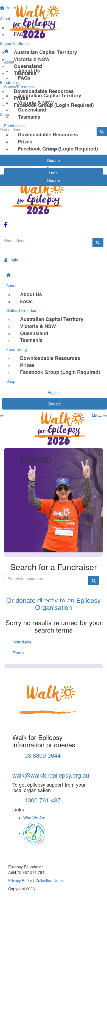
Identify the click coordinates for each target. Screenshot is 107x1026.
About (9, 62)
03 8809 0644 (42, 755)
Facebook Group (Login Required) (58, 148)
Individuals (22, 642)
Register (53, 168)
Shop (8, 157)
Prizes (25, 141)
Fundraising (14, 125)
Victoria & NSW (36, 102)
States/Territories (19, 86)
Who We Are (34, 817)
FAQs (24, 77)
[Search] (97, 242)
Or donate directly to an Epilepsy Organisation (53, 603)
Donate (53, 180)
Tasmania (29, 116)
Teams (18, 652)
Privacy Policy (20, 880)
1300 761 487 (42, 800)
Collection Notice (49, 880)
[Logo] (53, 23)
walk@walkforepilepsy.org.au (50, 775)
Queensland (32, 109)
